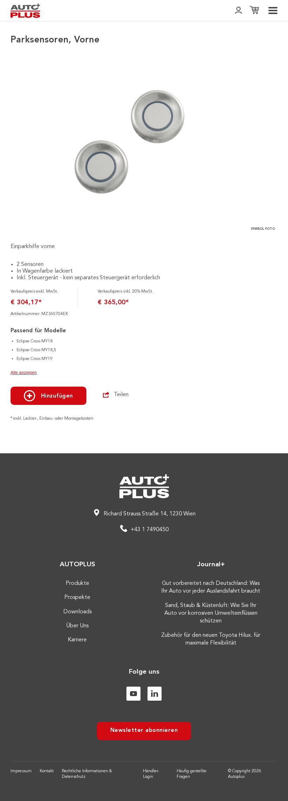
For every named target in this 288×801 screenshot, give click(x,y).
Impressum (21, 771)
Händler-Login (151, 774)
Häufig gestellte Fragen (192, 774)
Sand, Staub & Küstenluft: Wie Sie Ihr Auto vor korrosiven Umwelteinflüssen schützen (210, 613)
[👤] (238, 10)
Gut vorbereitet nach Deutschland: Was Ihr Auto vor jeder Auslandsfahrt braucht (210, 587)
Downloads (77, 612)
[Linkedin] (155, 694)
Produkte (77, 583)
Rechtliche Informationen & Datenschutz (87, 774)
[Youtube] (133, 694)
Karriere (77, 640)
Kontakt (47, 771)
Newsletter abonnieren (144, 730)
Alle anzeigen (24, 372)
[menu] (272, 10)
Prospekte (77, 597)
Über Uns (77, 626)
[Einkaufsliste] (254, 10)
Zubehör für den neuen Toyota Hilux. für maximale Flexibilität (210, 639)
